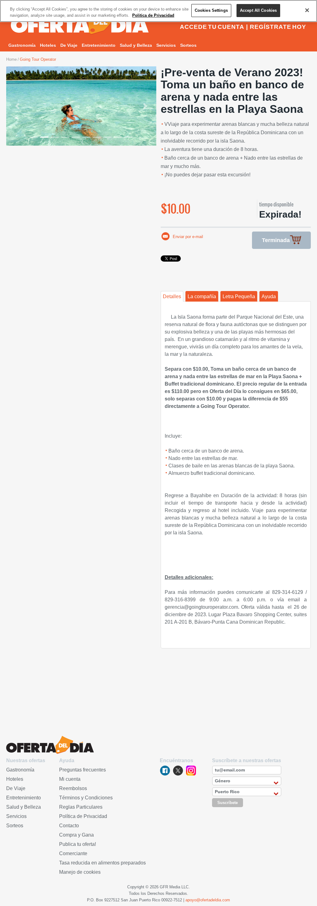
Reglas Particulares (80, 807)
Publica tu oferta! (77, 844)
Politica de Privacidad (153, 15)
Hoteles (48, 45)
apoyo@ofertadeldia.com (207, 900)
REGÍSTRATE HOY (278, 27)
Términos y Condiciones (86, 797)
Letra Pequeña (239, 296)
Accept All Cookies (258, 10)
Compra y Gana (76, 834)
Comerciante (73, 853)
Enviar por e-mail (188, 236)
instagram (191, 771)
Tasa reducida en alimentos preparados (102, 862)
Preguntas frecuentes (82, 769)
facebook (165, 771)
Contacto (69, 825)
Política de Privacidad (83, 816)
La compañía (202, 296)
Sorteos (188, 45)
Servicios (166, 45)
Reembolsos (73, 788)
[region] (158, 11)
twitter (178, 771)
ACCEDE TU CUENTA (212, 27)
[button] (17, 106)
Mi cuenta (69, 779)
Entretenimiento (98, 45)
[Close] (307, 10)
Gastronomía (22, 45)
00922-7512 (171, 900)
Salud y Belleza (136, 45)
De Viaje (68, 45)
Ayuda (269, 296)
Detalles (172, 296)
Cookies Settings (211, 10)
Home (11, 59)
